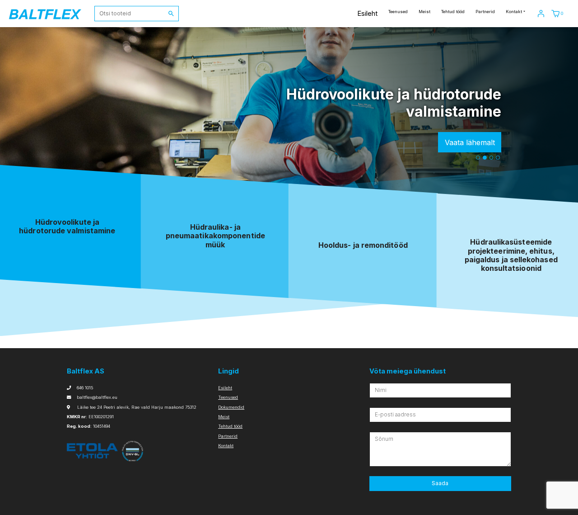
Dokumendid (231, 407)
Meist (424, 11)
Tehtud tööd (453, 11)
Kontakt (514, 11)
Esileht (367, 13)
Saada (440, 483)
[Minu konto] (541, 13)
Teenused (398, 11)
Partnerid (485, 11)
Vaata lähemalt (470, 142)
